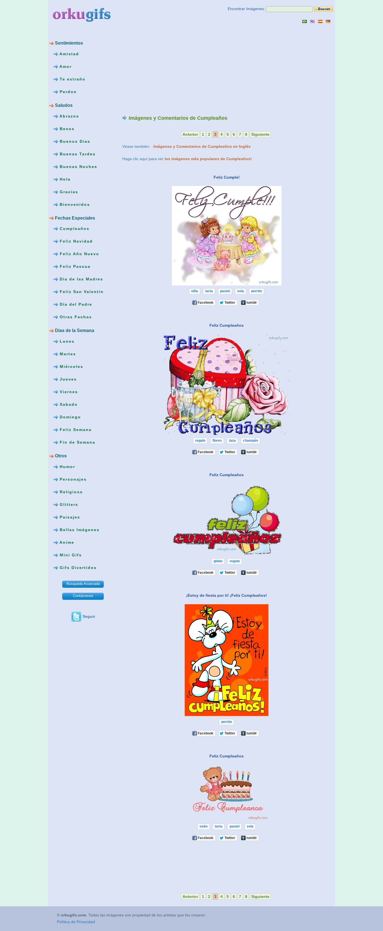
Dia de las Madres (80, 279)
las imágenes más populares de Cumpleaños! (208, 158)
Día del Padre (75, 304)
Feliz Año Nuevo (78, 254)
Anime (66, 542)
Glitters (68, 504)
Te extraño (72, 79)
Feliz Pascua (74, 266)
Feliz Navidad (75, 241)
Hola (64, 179)
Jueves (67, 379)
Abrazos (68, 116)
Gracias (68, 191)
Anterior (190, 134)
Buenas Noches (77, 166)
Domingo (69, 417)
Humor (66, 466)
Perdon (67, 91)
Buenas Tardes (77, 153)
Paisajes (69, 517)
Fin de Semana (76, 442)
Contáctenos (83, 596)
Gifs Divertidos (77, 567)
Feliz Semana (75, 429)
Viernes (68, 392)
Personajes (72, 479)
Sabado (68, 404)
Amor (65, 66)
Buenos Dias (74, 141)
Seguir (89, 616)
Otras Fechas (75, 317)
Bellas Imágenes (79, 529)
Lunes (66, 341)
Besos (66, 128)
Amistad (68, 54)
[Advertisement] (169, 69)
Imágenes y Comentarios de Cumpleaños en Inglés (202, 146)
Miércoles (70, 366)
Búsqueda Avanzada (83, 584)
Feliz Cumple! (227, 177)
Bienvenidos (74, 204)
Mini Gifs (70, 555)
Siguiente (260, 134)
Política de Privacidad (76, 922)
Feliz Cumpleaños (226, 325)
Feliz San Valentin (81, 291)
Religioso (70, 492)
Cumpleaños (73, 228)
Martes (67, 354)
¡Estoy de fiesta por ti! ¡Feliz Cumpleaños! (226, 595)
